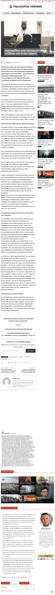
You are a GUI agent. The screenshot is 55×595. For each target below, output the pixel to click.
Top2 (9, 358)
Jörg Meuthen (4, 358)
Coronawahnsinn (9, 46)
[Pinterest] (46, 1)
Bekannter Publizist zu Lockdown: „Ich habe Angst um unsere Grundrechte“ (28, 371)
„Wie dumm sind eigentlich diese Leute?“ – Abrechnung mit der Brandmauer (45, 183)
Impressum (4, 587)
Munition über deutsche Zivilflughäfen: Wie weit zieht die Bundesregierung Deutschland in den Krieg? (45, 99)
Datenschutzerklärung (6, 591)
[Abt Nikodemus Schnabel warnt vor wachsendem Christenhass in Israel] (45, 481)
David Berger (45, 529)
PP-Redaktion (9, 62)
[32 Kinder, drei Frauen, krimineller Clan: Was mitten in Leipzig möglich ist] (46, 154)
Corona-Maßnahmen (13, 356)
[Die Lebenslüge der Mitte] (45, 494)
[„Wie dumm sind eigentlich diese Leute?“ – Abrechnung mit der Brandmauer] (46, 174)
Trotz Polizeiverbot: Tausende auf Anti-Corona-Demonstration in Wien (8, 371)
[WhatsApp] (5, 362)
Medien (39, 146)
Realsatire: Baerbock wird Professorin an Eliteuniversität (45, 77)
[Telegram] (9, 362)
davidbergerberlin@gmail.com (19, 577)
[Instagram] (35, 1)
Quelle (21, 110)
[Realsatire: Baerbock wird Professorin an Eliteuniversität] (46, 70)
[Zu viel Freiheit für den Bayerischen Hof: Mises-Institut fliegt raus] (46, 114)
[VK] (18, 362)
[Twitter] (39, 1)
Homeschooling (28, 356)
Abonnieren (30, 350)
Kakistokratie (41, 81)
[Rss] (52, 1)
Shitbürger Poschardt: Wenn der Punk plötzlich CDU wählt (45, 143)
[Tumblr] (28, 362)
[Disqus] (18, 410)
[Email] (15, 362)
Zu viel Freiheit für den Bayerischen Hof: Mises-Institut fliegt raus (46, 123)
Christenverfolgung (42, 480)
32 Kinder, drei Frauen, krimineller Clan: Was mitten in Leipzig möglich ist (46, 162)
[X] (2, 362)
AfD (39, 496)
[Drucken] (12, 362)
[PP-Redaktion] (2, 62)
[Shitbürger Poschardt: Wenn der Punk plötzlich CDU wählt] (46, 135)
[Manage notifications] (51, 592)
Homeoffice (21, 356)
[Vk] (49, 1)
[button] (52, 7)
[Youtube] (42, 1)
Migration (40, 167)
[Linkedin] (25, 362)
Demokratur (41, 127)
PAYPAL (18, 325)
